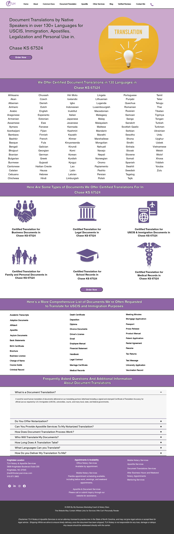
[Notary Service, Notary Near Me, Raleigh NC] (9, 486)
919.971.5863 (13, 476)
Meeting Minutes (133, 314)
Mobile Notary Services (138, 460)
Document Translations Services (141, 468)
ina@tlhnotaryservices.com (20, 473)
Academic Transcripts (19, 315)
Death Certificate (77, 314)
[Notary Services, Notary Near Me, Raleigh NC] (14, 486)
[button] (111, 4)
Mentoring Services (136, 480)
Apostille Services (135, 464)
